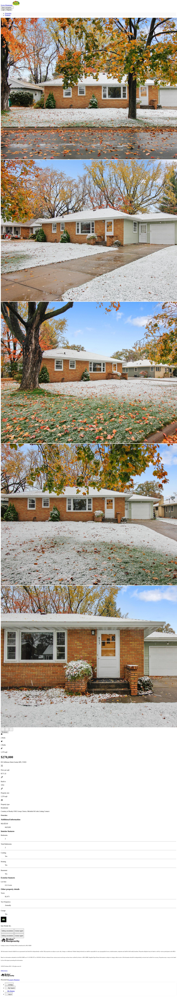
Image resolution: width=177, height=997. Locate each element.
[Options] (3, 729)
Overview (8, 13)
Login (3, 10)
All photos (5, 732)
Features (7, 15)
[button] (88, 89)
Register (8, 10)
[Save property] (7, 729)
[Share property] (11, 729)
